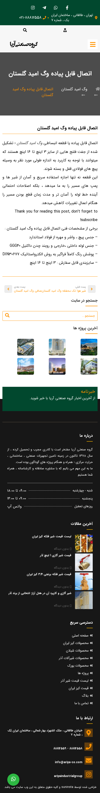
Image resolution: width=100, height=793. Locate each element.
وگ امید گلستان (74, 89)
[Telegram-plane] (44, 7)
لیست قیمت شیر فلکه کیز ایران (51, 536)
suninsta (67, 787)
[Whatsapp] (56, 7)
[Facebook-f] (67, 7)
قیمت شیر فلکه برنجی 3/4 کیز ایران (49, 574)
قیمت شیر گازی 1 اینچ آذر (55, 555)
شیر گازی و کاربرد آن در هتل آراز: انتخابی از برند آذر (39, 593)
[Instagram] (33, 7)
